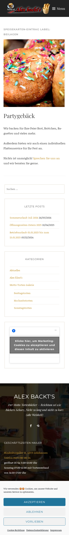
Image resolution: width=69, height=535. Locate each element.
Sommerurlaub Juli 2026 (24, 217)
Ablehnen (34, 511)
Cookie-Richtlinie (16, 530)
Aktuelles (15, 270)
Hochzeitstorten (23, 300)
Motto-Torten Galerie (22, 285)
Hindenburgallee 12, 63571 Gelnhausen (26, 453)
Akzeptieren (34, 502)
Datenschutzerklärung (37, 530)
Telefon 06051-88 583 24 (17, 458)
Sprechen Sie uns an (46, 158)
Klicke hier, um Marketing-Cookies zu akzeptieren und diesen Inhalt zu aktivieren (34, 345)
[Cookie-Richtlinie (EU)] (38, 425)
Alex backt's (34, 396)
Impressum (56, 530)
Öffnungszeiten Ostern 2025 (26, 225)
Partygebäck (19, 115)
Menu (61, 8)
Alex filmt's (16, 277)
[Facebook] (30, 425)
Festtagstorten (22, 293)
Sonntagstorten (23, 308)
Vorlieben (34, 521)
